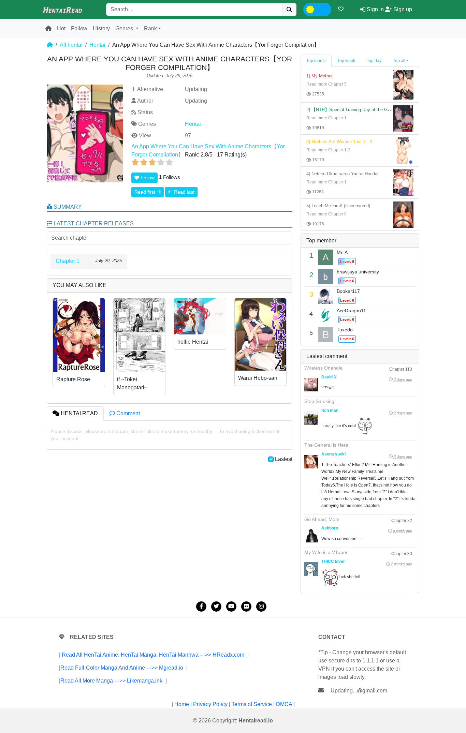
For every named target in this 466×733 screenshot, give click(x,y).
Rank (150, 28)
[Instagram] (261, 606)
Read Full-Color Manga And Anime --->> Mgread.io (121, 668)
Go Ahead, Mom (321, 519)
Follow (79, 28)
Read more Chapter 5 (326, 84)
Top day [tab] (374, 60)
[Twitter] (216, 606)
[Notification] (341, 9)
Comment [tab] (127, 413)
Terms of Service (252, 704)
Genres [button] (124, 28)
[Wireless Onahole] (311, 385)
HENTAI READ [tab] (78, 413)
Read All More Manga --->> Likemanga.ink (111, 681)
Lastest (283, 459)
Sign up (402, 9)
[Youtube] (231, 606)
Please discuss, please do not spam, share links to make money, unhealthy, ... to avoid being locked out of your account (164, 435)
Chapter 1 (67, 261)
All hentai (71, 45)
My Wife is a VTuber (326, 552)
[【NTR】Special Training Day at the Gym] (403, 118)
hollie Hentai (192, 342)
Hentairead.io (255, 720)
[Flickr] (246, 606)
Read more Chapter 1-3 (328, 150)
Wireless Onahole (323, 368)
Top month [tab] (316, 60)
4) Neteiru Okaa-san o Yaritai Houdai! (343, 173)
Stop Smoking (319, 401)
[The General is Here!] (311, 462)
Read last (183, 192)
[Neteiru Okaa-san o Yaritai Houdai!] (403, 182)
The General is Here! (327, 445)
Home (181, 704)
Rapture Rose (73, 379)
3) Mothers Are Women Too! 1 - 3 (339, 141)
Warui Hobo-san (257, 378)
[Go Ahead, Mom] (311, 536)
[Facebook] (201, 606)
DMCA (284, 704)
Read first (145, 192)
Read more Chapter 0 (326, 214)
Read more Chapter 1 (326, 118)
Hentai (97, 45)
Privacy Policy (210, 704)
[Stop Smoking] (311, 418)
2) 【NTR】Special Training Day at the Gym (350, 109)
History (101, 28)
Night (322, 9)
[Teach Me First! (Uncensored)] (403, 214)
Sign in (374, 9)
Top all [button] (399, 60)
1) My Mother (319, 75)
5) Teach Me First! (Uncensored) (338, 205)
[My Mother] (403, 84)
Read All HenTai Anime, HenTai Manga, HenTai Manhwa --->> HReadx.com (153, 655)
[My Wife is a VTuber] (311, 569)
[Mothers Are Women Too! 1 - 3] (403, 150)
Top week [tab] (346, 60)
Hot (61, 28)
